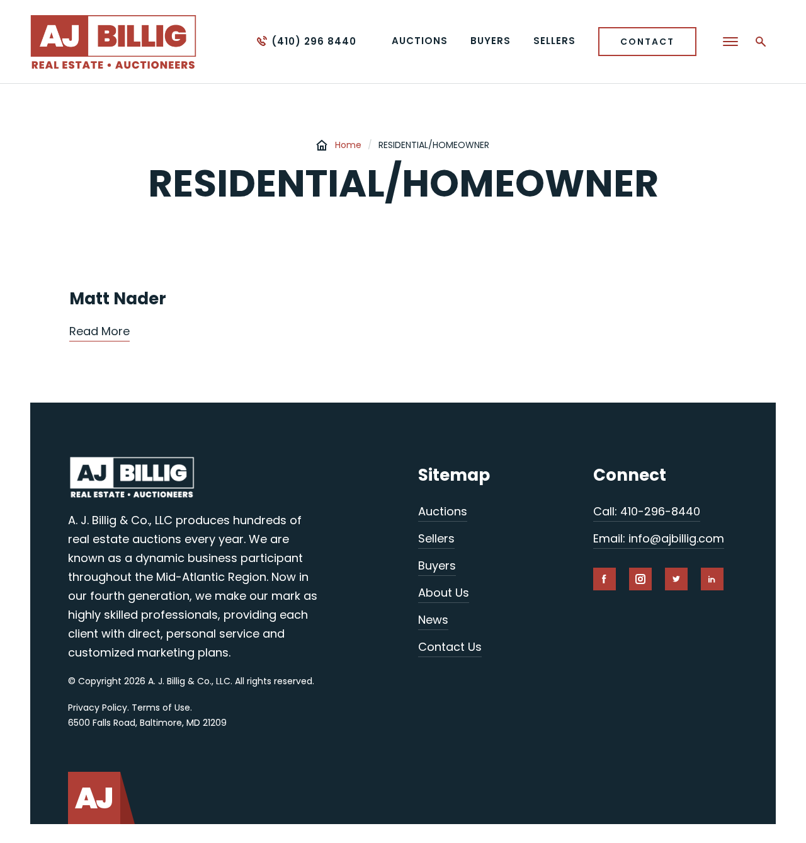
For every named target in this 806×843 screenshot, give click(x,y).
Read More (99, 331)
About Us (443, 592)
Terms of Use (161, 707)
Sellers (436, 538)
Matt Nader (117, 298)
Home (348, 145)
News (433, 620)
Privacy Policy (97, 707)
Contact (647, 41)
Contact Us (450, 647)
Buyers (437, 565)
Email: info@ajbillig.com (658, 538)
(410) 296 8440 (313, 41)
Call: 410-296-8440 (646, 511)
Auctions (442, 511)
